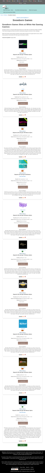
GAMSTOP (32, 469)
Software (5, 15)
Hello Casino (23, 405)
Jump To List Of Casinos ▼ (22, 17)
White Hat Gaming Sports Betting (9, 12)
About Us (27, 467)
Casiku (23, 89)
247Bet (23, 49)
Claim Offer (23, 65)
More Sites (22, 445)
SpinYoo (23, 127)
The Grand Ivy (23, 249)
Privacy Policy (22, 467)
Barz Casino (23, 209)
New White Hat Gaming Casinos (21, 10)
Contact (32, 467)
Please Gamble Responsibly (25, 469)
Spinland (23, 328)
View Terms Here (22, 176)
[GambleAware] (14, 469)
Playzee (23, 169)
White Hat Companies (33, 10)
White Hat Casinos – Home (8, 10)
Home (2, 15)
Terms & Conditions (15, 467)
